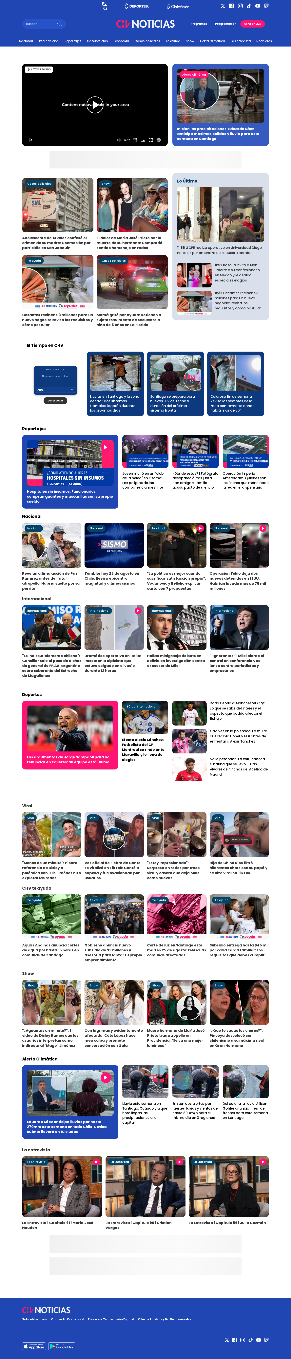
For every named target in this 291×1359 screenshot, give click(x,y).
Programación (225, 24)
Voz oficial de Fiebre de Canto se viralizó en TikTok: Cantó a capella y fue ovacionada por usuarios (113, 870)
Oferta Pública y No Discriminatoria (166, 1319)
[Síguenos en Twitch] (266, 6)
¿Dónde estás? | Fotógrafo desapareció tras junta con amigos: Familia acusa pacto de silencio (195, 480)
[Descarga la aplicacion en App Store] (61, 1346)
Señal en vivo (252, 24)
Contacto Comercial (67, 1319)
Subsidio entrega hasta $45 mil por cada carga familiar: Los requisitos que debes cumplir (239, 950)
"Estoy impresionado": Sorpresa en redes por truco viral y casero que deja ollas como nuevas (173, 870)
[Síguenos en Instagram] (240, 6)
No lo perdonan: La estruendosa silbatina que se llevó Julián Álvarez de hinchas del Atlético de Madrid (239, 767)
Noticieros (264, 41)
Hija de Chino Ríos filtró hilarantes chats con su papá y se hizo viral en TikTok (238, 867)
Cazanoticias (97, 41)
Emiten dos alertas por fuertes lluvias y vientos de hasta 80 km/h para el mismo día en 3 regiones (195, 1110)
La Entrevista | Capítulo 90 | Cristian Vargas (139, 1225)
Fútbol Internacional (141, 707)
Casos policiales (147, 41)
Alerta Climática (212, 41)
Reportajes (73, 41)
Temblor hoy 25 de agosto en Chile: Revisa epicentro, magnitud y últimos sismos (112, 578)
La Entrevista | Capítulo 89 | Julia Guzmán (227, 1222)
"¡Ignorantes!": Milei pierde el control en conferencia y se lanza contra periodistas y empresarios (237, 663)
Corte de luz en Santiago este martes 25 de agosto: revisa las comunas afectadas (176, 950)
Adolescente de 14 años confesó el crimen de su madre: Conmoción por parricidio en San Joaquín (56, 242)
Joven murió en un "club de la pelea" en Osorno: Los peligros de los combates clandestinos (143, 480)
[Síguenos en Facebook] (231, 6)
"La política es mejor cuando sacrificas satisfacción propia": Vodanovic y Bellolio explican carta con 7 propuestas (176, 581)
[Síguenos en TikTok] (249, 6)
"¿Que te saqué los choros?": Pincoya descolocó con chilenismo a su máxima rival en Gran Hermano (237, 1038)
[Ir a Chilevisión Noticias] (145, 24)
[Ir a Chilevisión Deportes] (137, 6)
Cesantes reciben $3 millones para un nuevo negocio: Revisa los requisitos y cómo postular (57, 319)
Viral (30, 818)
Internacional (48, 41)
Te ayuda (173, 41)
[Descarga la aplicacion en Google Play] (34, 1346)
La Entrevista (241, 41)
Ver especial (55, 400)
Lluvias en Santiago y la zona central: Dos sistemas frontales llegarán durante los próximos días (114, 403)
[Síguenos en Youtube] (257, 6)
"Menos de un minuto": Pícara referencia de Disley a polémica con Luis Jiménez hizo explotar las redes (51, 870)
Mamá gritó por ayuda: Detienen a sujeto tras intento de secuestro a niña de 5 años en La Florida (129, 319)
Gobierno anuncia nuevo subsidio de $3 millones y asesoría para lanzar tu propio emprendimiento (113, 952)
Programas (199, 24)
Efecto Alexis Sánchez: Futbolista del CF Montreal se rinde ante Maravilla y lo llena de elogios (143, 749)
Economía (121, 41)
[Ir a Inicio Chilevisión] (178, 6)
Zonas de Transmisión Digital (111, 1319)
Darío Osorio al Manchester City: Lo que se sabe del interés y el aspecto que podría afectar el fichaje (237, 711)
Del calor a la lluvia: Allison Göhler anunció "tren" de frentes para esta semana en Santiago (245, 1110)
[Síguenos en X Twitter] (223, 6)
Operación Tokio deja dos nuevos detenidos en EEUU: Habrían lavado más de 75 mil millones (238, 581)
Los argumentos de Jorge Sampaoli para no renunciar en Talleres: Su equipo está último (68, 760)
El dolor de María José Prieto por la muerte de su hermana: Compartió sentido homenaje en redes (129, 242)
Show (190, 41)
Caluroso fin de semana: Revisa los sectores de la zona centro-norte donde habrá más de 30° (232, 403)
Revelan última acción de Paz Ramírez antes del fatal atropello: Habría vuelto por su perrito (51, 581)
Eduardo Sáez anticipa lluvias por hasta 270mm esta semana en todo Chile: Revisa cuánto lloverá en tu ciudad (67, 1126)
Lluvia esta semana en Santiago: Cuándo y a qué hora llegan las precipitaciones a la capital (144, 1113)
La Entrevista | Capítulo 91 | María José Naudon (57, 1225)
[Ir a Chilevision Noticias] (145, 1310)
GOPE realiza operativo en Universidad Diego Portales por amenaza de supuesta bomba (219, 250)
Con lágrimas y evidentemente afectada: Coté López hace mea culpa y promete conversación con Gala (114, 1038)
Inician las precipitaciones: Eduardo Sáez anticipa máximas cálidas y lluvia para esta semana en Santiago (218, 133)
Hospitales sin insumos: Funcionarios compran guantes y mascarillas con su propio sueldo (70, 496)
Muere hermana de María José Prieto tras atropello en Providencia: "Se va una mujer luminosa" (176, 1038)
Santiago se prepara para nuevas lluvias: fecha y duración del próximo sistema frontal (172, 403)
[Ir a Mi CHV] (104, 6)
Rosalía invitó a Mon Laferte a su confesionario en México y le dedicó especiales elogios (237, 273)
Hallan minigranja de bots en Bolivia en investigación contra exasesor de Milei (176, 660)
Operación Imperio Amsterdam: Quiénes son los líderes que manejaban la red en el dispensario (246, 480)
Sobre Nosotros (34, 1319)
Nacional (26, 41)
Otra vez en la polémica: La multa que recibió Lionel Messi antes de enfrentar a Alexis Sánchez (238, 736)
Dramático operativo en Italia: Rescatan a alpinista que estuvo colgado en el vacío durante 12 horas (113, 663)
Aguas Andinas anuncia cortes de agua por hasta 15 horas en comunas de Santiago (51, 950)
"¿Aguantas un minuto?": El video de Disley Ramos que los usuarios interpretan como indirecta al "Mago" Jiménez (50, 1038)
